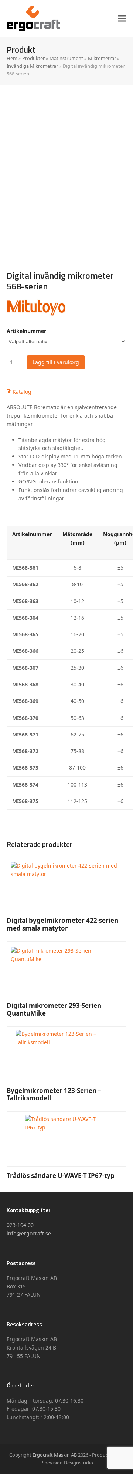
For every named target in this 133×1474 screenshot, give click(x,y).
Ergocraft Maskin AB (55, 1455)
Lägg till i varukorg (56, 362)
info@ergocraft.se (29, 1233)
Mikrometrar (102, 58)
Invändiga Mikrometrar (32, 66)
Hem (12, 58)
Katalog (21, 391)
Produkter (33, 58)
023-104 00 (20, 1224)
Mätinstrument (66, 58)
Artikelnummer (26, 330)
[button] (122, 18)
